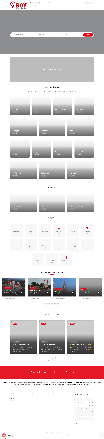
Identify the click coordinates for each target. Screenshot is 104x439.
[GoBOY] (18, 5)
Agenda (45, 2)
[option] (14, 290)
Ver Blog (52, 359)
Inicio (31, 2)
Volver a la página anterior (6, 438)
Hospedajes (52, 2)
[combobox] (71, 35)
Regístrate (37, 2)
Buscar (88, 35)
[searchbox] (68, 35)
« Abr (75, 423)
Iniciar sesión (89, 2)
